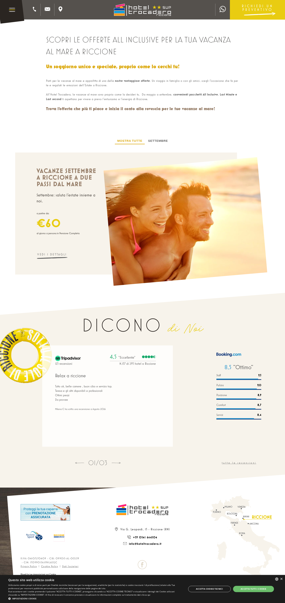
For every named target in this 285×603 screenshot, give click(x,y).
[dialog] (142, 589)
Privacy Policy (29, 566)
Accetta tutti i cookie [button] (253, 589)
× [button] (281, 579)
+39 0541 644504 (144, 537)
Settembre (158, 140)
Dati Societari (70, 566)
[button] (95, 599)
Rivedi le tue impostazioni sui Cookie (38, 574)
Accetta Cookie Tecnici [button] (209, 589)
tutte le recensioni (239, 462)
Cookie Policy (49, 566)
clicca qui (145, 594)
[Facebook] (142, 566)
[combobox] (276, 579)
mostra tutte (129, 140)
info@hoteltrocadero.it (145, 543)
